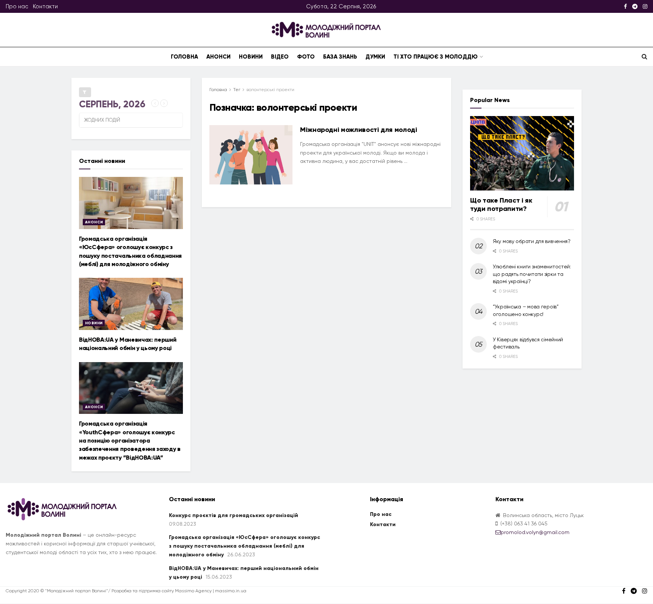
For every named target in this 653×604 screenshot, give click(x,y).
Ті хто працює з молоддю (435, 56)
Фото (306, 56)
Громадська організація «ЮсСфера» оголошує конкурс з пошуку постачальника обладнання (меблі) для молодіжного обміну (244, 546)
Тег (236, 89)
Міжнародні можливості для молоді (358, 129)
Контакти (45, 6)
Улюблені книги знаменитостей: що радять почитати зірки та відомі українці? (532, 273)
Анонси (218, 56)
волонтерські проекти (270, 89)
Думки (375, 56)
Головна (184, 56)
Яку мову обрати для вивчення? (532, 241)
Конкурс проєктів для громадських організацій (233, 515)
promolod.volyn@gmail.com (535, 532)
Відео (280, 56)
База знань (340, 56)
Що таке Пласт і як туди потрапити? (501, 204)
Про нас (17, 6)
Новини (251, 56)
